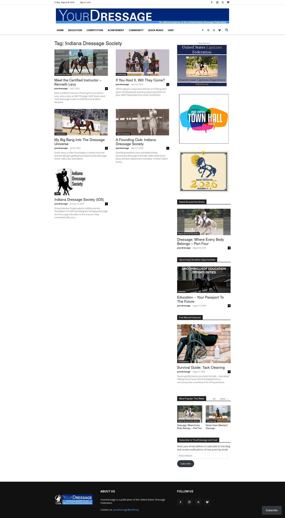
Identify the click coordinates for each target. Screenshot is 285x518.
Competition (95, 30)
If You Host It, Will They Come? (140, 79)
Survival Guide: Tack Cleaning (201, 367)
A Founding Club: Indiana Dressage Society (136, 141)
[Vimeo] (228, 2)
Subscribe (186, 463)
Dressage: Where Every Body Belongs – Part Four (200, 241)
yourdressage (61, 88)
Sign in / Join (85, 2)
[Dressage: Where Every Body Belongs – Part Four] (204, 222)
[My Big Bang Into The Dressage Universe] (81, 122)
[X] (222, 2)
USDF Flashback (123, 134)
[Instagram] (217, 2)
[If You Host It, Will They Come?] (142, 62)
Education (75, 30)
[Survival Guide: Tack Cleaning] (204, 343)
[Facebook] (211, 2)
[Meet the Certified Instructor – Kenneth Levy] (81, 62)
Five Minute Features (190, 317)
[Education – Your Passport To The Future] (204, 280)
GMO (57, 194)
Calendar (182, 291)
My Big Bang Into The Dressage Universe (79, 141)
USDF (171, 30)
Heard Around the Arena (192, 202)
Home (60, 30)
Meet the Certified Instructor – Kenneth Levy (77, 82)
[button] (227, 30)
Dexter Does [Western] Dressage (216, 427)
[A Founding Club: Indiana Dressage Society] (142, 122)
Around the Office (62, 74)
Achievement (116, 30)
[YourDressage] (142, 15)
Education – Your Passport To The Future (200, 299)
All (214, 399)
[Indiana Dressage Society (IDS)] (81, 182)
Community (136, 30)
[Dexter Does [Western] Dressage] (218, 414)
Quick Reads (155, 30)
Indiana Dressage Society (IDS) (79, 199)
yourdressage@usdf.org (126, 509)
